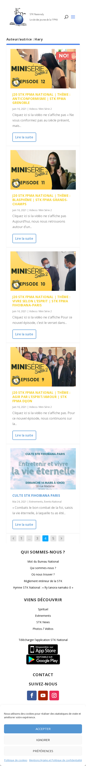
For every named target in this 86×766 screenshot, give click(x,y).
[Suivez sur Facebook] (32, 695)
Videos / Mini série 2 (40, 109)
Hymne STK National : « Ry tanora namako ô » (43, 587)
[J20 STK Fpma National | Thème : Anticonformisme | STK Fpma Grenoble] (43, 68)
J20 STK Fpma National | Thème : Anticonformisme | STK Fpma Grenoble (41, 98)
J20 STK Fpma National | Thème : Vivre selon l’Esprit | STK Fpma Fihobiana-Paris (41, 301)
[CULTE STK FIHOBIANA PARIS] (43, 468)
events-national (53, 501)
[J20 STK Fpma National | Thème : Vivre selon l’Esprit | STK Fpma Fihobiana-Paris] (43, 271)
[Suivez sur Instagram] (54, 695)
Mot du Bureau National (43, 561)
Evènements (36, 501)
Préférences (43, 751)
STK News (43, 622)
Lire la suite (24, 137)
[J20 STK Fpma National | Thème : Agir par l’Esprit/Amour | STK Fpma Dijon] (43, 367)
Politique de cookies (15, 760)
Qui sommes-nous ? (43, 568)
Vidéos (49, 629)
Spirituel (43, 609)
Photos (37, 629)
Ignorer (43, 740)
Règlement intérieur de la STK (43, 581)
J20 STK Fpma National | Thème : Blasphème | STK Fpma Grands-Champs (41, 199)
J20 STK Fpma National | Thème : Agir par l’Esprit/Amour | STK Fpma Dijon (41, 396)
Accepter (43, 729)
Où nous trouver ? (43, 574)
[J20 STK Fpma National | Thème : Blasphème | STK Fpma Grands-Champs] (43, 170)
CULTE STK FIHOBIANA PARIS (36, 495)
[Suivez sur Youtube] (43, 695)
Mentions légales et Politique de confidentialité (55, 760)
